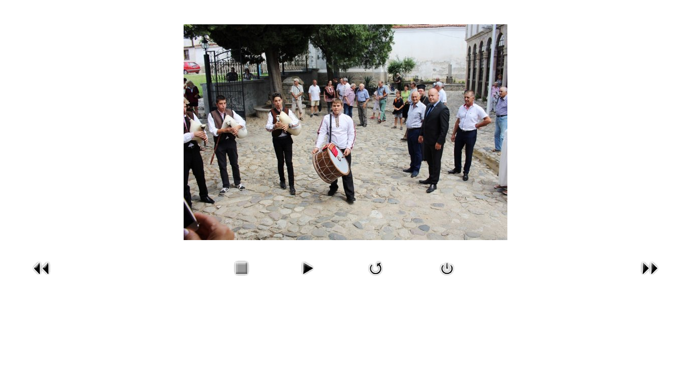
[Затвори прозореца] (447, 277)
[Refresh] (376, 277)
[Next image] (649, 277)
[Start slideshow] (307, 277)
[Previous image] (41, 277)
